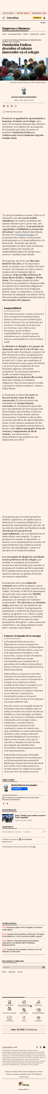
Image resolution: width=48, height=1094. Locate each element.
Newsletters (38, 1074)
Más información (7, 842)
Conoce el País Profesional (24, 1029)
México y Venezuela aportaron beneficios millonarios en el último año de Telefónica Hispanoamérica (20, 943)
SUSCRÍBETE (37, 18)
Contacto (7, 1071)
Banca (5, 34)
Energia (25, 34)
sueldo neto (38, 1005)
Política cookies (22, 1071)
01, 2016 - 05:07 (26, 100)
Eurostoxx (12, 972)
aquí (34, 847)
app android (38, 1021)
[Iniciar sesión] (44, 18)
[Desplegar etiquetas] (44, 831)
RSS (33, 1074)
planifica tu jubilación (9, 1013)
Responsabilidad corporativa (11, 832)
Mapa (29, 1074)
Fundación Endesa (25, 234)
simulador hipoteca (24, 1005)
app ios (24, 1021)
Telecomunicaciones (14, 34)
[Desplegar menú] (3, 18)
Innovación (27, 832)
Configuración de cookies (35, 1071)
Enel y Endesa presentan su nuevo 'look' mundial (30, 817)
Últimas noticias (9, 923)
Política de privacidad (12, 1074)
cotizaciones (9, 1021)
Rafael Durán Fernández (24, 97)
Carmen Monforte (20, 820)
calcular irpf (10, 1005)
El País (43, 22)
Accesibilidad (23, 1074)
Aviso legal (14, 1071)
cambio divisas (24, 1013)
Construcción (34, 34)
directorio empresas (38, 1013)
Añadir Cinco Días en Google (14, 112)
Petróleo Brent (36, 13)
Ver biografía (16, 788)
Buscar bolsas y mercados (13, 961)
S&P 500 (20, 13)
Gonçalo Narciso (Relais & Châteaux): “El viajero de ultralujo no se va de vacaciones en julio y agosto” (23, 935)
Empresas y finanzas (16, 28)
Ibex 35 (5, 13)
